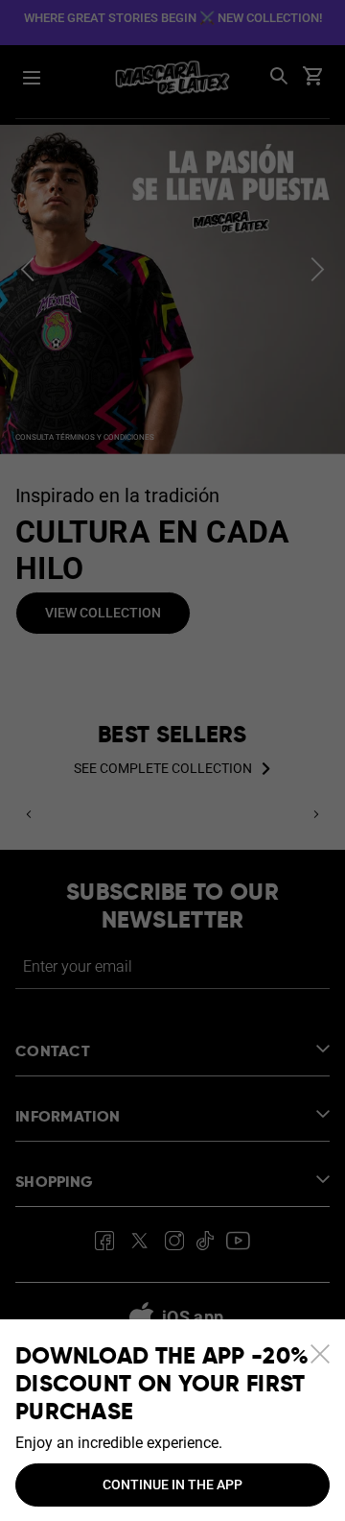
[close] (320, 1353)
